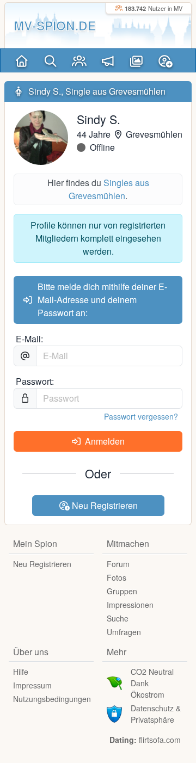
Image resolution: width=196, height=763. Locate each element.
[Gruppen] (79, 60)
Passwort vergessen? (141, 416)
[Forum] (108, 60)
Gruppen (122, 591)
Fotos (116, 577)
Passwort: (35, 381)
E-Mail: (29, 339)
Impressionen (130, 604)
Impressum (32, 685)
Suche (117, 618)
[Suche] (50, 60)
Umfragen (124, 631)
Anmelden (104, 441)
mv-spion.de (55, 25)
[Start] (21, 60)
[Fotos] (136, 60)
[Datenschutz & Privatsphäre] (114, 712)
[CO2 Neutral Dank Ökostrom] (114, 681)
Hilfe (20, 671)
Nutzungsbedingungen (52, 698)
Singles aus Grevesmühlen (109, 189)
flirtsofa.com (160, 739)
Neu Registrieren (104, 505)
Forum (118, 563)
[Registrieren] (165, 60)
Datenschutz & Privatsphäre (156, 714)
